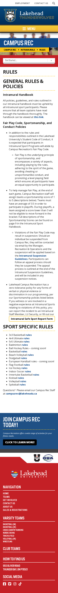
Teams (6, 496)
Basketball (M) (9, 524)
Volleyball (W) (9, 539)
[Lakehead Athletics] (29, 15)
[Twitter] (9, 584)
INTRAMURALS (28, 49)
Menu (31, 28)
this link (39, 117)
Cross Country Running (13, 530)
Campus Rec (10, 49)
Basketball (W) (9, 527)
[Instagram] (14, 584)
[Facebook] (4, 584)
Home (6, 493)
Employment (22, 3)
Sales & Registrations (15, 510)
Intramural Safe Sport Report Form (32, 318)
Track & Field (8, 536)
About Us (8, 506)
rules (29, 335)
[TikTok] (20, 584)
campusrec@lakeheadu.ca (21, 393)
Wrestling (7, 541)
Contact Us (41, 3)
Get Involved (10, 500)
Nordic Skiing (9, 533)
